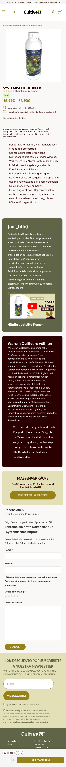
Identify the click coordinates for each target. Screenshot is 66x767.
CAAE (6, 95)
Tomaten (24, 25)
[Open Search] (14, 12)
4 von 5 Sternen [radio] (14, 596)
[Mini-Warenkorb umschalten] (60, 12)
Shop (10, 744)
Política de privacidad (35, 710)
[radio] (5, 753)
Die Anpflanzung (15, 25)
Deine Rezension (15, 602)
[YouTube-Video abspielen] (32, 306)
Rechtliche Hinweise (42, 741)
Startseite (6, 25)
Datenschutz (39, 744)
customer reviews (26, 91)
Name (9, 549)
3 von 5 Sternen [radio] (11, 596)
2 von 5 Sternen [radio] (9, 596)
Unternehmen (13, 741)
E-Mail (9, 563)
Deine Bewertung (15, 591)
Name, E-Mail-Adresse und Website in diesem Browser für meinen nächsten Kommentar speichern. (31, 581)
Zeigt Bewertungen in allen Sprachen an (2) (28, 522)
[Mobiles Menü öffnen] (3, 11)
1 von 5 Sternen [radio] (6, 596)
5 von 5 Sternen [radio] (17, 596)
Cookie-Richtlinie (41, 747)
